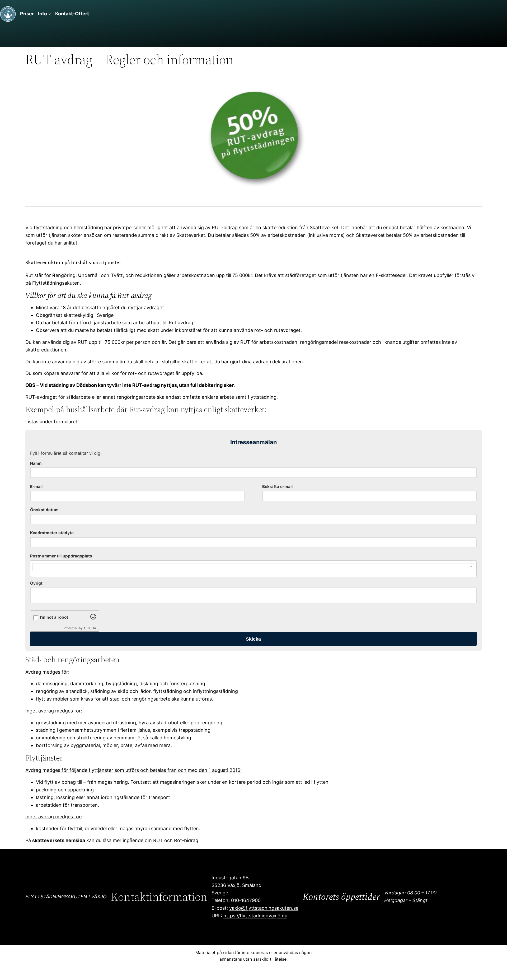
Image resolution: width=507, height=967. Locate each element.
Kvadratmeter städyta (52, 532)
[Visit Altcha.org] (93, 618)
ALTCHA (89, 628)
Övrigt (36, 583)
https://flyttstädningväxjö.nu (255, 915)
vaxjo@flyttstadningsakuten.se (263, 908)
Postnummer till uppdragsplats (61, 555)
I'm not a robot (54, 617)
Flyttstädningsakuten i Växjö (66, 896)
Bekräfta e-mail (277, 486)
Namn (36, 463)
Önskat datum (44, 509)
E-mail (36, 486)
